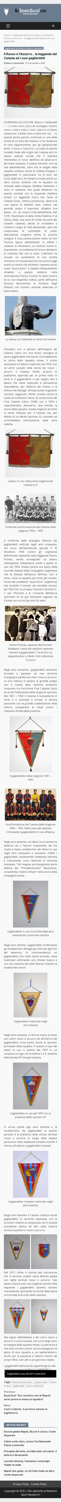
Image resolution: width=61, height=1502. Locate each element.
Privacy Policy (21, 1484)
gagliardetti (18, 1385)
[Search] (53, 26)
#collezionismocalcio (22, 1382)
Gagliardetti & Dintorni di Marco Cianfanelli (24, 48)
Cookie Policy (38, 1484)
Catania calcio (41, 1382)
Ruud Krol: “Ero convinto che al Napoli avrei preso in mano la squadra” (27, 1395)
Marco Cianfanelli (15, 63)
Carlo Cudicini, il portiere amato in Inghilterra (25, 1409)
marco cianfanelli (35, 1385)
